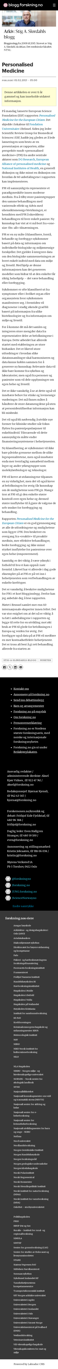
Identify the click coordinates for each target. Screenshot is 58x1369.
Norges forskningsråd (25, 1159)
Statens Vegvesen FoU (25, 1264)
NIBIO (17, 1044)
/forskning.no (21, 885)
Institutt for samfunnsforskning (30, 1013)
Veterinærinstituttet (24, 1339)
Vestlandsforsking (23, 1335)
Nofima (17, 1136)
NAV (16, 1039)
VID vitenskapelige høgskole (28, 1344)
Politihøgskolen (22, 1216)
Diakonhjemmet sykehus (26, 942)
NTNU (17, 1087)
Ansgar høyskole (22, 925)
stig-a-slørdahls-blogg (20, 660)
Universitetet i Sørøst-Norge (28, 1322)
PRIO (16, 1221)
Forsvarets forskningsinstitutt (29, 968)
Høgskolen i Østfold (24, 995)
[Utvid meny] (54, 5)
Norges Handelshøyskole (27, 1154)
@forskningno (21, 878)
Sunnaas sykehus (23, 1273)
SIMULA (18, 1238)
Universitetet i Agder (24, 1300)
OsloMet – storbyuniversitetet (29, 1207)
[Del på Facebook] (4, 667)
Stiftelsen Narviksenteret (26, 1269)
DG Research (26, 159)
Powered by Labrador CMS (29, 1364)
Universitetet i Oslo (23, 1313)
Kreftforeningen (22, 1022)
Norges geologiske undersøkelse (30, 1163)
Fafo (16, 955)
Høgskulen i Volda (23, 999)
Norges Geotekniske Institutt (28, 1150)
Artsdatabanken (22, 938)
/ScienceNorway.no (24, 898)
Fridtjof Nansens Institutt (27, 977)
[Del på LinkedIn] (15, 667)
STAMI (17, 1260)
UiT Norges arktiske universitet (30, 1295)
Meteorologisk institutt (25, 1035)
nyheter (45, 660)
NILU (16, 1056)
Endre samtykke (23, 906)
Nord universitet (22, 1141)
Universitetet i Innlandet (26, 1309)
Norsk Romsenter (23, 1182)
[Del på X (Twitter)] (9, 667)
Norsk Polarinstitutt (24, 1173)
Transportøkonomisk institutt (29, 1291)
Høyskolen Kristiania (24, 1009)
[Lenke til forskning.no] (25, 3)
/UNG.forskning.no (24, 891)
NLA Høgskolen (22, 1066)
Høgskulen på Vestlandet (26, 1004)
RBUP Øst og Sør (22, 1226)
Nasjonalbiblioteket (23, 1091)
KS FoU (17, 1018)
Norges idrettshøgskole (26, 1168)
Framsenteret (21, 972)
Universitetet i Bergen (25, 1304)
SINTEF (17, 1243)
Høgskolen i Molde (23, 990)
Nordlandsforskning (24, 1145)
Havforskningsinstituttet (26, 986)
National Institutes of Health (20, 168)
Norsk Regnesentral (24, 1177)
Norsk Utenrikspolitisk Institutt (30, 1186)
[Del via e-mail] (20, 667)
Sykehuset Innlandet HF (26, 1278)
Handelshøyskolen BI (25, 981)
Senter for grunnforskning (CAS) (31, 1247)
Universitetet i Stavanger (26, 1318)
